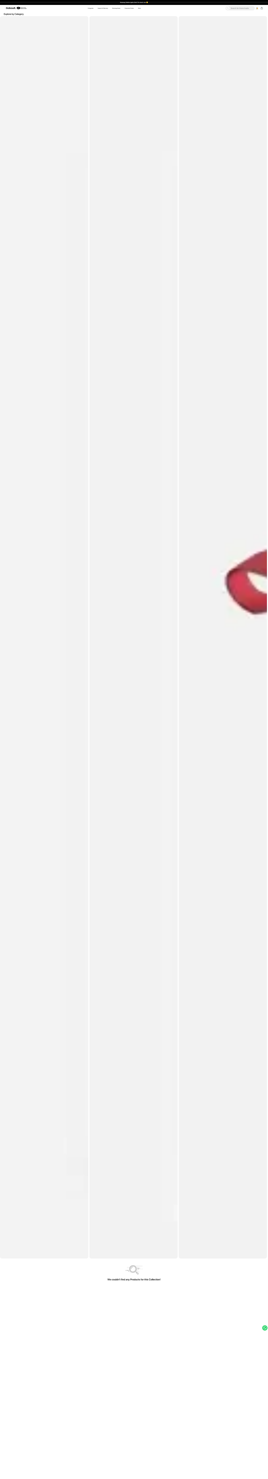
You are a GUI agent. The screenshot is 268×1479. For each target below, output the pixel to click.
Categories (90, 8)
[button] (11, 637)
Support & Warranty (103, 8)
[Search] (227, 8)
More (139, 8)
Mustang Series (116, 8)
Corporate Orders (129, 8)
